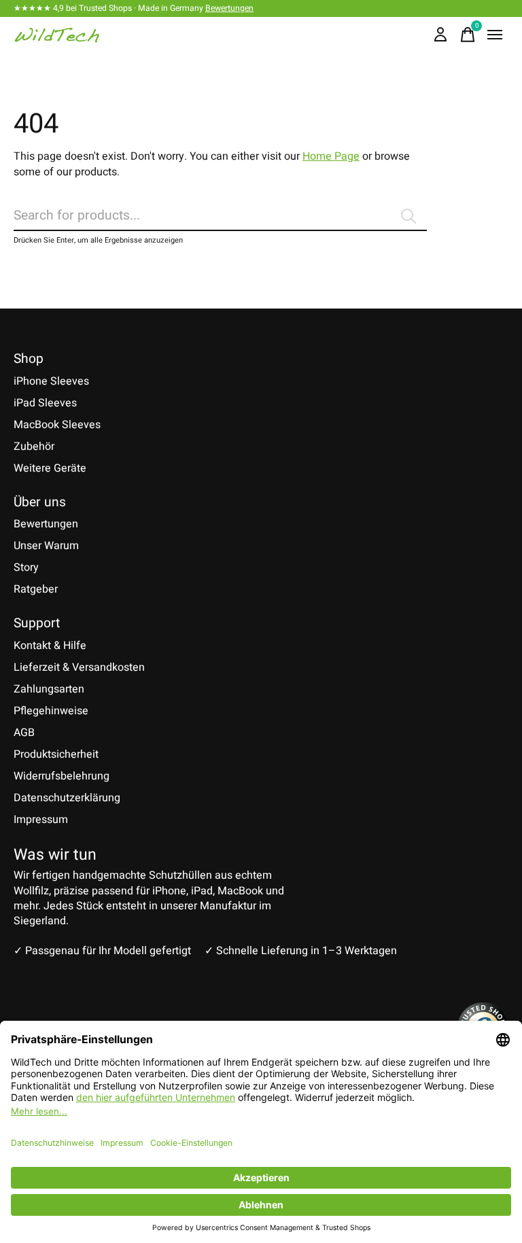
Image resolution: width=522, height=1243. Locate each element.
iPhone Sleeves (51, 381)
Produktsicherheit (56, 754)
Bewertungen (229, 8)
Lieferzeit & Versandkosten (79, 667)
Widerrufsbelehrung (61, 776)
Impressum (41, 819)
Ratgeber (36, 589)
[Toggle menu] (494, 34)
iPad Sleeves (45, 403)
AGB (24, 732)
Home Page (331, 156)
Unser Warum (46, 546)
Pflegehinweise (51, 711)
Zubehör (34, 446)
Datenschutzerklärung (67, 798)
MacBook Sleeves (57, 425)
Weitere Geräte (50, 468)
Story (26, 567)
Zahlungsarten (49, 689)
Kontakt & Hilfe (50, 645)
